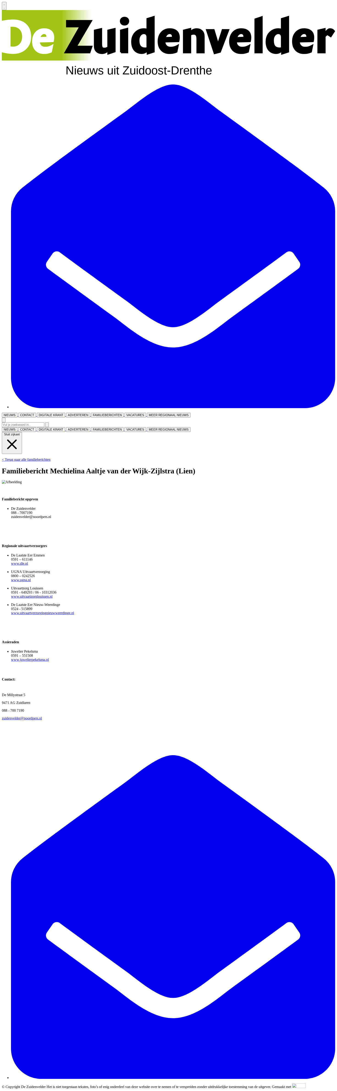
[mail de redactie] (173, 407)
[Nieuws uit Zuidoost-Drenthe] (168, 79)
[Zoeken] (47, 424)
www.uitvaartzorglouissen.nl (31, 596)
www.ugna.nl (21, 580)
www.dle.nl (19, 563)
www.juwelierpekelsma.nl (30, 660)
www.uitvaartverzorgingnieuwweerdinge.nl (42, 613)
